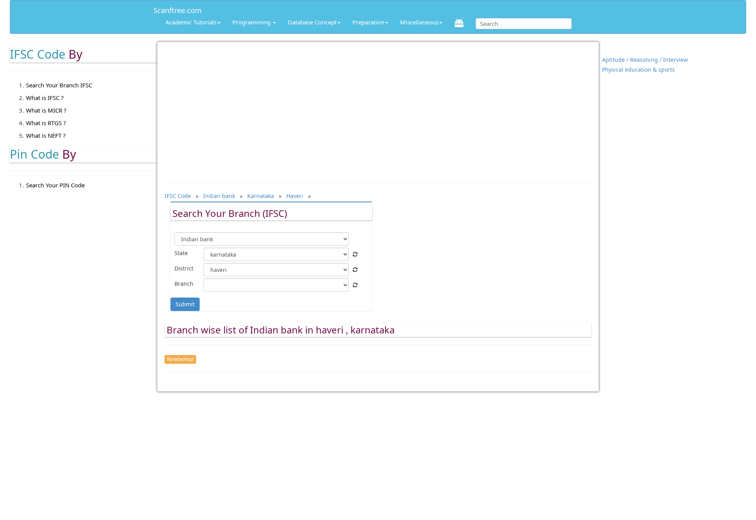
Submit (185, 304)
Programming (252, 22)
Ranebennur (180, 359)
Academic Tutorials (191, 22)
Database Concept (312, 22)
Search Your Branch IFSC (59, 85)
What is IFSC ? (45, 98)
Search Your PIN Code (55, 185)
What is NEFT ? (46, 135)
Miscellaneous (419, 22)
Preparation (368, 22)
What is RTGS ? (46, 123)
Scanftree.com (178, 9)
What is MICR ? (46, 110)
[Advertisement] (378, 108)
